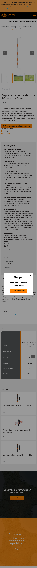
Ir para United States (18, 291)
